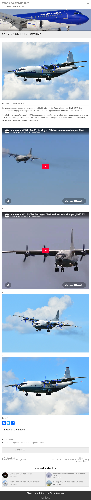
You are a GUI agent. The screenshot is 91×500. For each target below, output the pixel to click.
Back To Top (45, 498)
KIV (30, 443)
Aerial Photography (12, 443)
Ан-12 (42, 443)
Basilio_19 (7, 103)
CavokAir (24, 443)
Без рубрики (10, 439)
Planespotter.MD (15, 2)
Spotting (35, 443)
